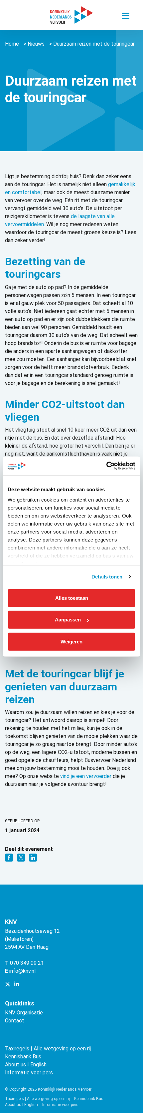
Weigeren (71, 641)
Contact (14, 1020)
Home (12, 44)
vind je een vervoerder (85, 776)
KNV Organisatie (24, 1012)
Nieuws (36, 44)
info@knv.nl (22, 971)
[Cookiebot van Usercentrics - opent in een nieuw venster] (106, 466)
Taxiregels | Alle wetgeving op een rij (48, 1048)
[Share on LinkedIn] (33, 857)
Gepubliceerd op (22, 821)
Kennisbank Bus (23, 1056)
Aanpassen (68, 619)
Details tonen (106, 576)
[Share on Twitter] (21, 857)
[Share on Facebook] (9, 857)
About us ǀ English (26, 1064)
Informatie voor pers (29, 1072)
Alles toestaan (71, 597)
